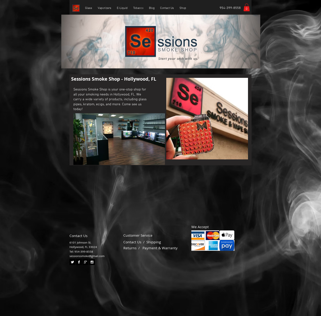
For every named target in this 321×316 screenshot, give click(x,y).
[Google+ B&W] (85, 262)
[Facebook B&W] (79, 262)
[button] (246, 7)
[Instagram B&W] (92, 262)
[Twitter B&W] (72, 262)
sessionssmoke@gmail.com (87, 256)
